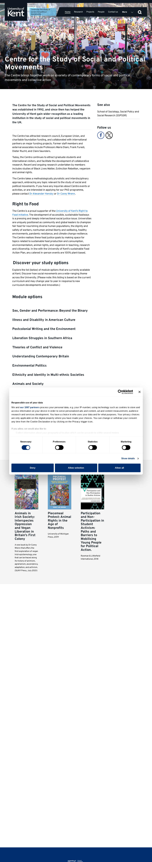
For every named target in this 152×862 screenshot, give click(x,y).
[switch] (59, 447)
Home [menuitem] (68, 12)
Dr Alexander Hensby (41, 194)
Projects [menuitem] (90, 12)
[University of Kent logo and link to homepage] (16, 12)
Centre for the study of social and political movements (40, 12)
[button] (139, 12)
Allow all (119, 468)
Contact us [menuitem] (113, 12)
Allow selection (76, 468)
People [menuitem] (101, 12)
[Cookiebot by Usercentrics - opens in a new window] (120, 392)
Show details (128, 458)
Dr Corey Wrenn (66, 194)
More (124, 12)
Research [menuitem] (78, 12)
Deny (32, 468)
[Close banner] (139, 392)
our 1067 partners (30, 407)
